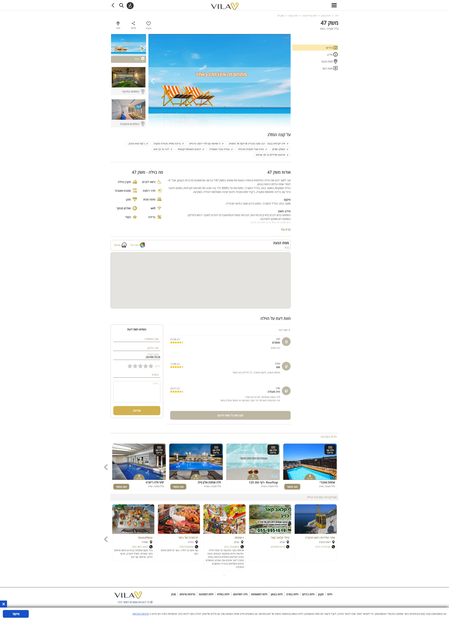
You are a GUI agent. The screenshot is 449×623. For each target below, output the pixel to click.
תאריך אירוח (153, 354)
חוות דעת (328, 68)
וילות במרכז (292, 594)
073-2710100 (323, 546)
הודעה (155, 384)
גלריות (329, 48)
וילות (329, 594)
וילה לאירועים (240, 594)
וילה (337, 15)
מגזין (173, 594)
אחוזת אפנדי (327, 482)
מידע (330, 55)
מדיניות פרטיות (187, 594)
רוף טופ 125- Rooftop (263, 482)
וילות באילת (223, 594)
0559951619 (278, 546)
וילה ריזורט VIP (155, 482)
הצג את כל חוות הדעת (230, 415)
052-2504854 (231, 546)
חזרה (113, 5)
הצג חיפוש (121, 5)
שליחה (137, 411)
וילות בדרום (308, 594)
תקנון (321, 594)
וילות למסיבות (206, 594)
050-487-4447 (140, 546)
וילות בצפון (277, 594)
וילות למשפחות (259, 594)
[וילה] (128, 596)
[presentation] (152, 81)
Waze (117, 245)
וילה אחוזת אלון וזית (209, 482)
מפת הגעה (327, 61)
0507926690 (187, 546)
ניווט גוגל (134, 245)
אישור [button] (15, 614)
